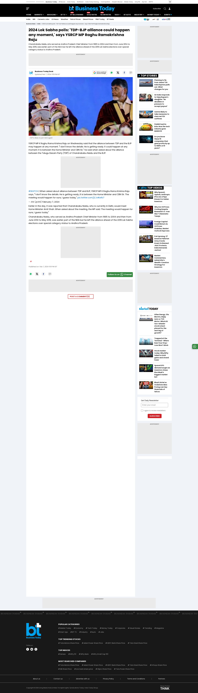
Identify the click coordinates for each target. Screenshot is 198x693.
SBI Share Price (66, 669)
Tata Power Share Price (125, 669)
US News (55, 19)
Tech (116, 15)
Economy (79, 628)
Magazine (51, 15)
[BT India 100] (166, 19)
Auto (94, 632)
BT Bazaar (62, 2)
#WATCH (33, 191)
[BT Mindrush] (155, 19)
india (38, 24)
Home (28, 15)
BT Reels (110, 19)
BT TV (63, 15)
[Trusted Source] (100, 72)
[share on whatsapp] (194, 348)
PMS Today (100, 19)
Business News (30, 24)
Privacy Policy (108, 679)
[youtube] (31, 649)
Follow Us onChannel (120, 274)
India (28, 19)
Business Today (51, 2)
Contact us (58, 679)
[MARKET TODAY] (148, 309)
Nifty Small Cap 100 (100, 654)
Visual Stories (135, 628)
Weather (64, 19)
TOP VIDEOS (154, 187)
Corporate (121, 628)
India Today (71, 2)
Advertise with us (82, 679)
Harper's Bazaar (117, 2)
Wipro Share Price (104, 669)
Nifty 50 (73, 654)
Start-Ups (64, 632)
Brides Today (128, 2)
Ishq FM (137, 2)
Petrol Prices (75, 19)
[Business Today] (92, 8)
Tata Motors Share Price (69, 643)
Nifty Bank (85, 654)
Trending (148, 628)
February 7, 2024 (50, 201)
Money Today (153, 15)
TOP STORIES (149, 75)
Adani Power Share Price (93, 643)
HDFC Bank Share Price (116, 643)
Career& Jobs (43, 19)
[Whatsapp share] (111, 73)
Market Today (65, 628)
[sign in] (169, 8)
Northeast (80, 2)
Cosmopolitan (105, 2)
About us (36, 679)
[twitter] (35, 649)
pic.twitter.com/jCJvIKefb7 (90, 197)
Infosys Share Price (159, 665)
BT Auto (127, 15)
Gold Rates (92, 15)
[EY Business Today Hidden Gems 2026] (146, 19)
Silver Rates (105, 15)
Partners (161, 679)
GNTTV (151, 2)
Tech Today (92, 628)
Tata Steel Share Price (138, 643)
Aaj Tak (144, 2)
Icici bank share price (84, 669)
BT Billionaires (76, 15)
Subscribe (157, 8)
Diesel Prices (88, 19)
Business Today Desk (44, 71)
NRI (34, 19)
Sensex (63, 654)
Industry (138, 15)
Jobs (102, 632)
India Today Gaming (92, 2)
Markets (38, 15)
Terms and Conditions (136, 679)
